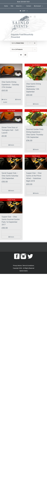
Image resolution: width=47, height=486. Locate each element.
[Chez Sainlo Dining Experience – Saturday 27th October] (11, 71)
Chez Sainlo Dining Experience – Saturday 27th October (10, 84)
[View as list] (25, 55)
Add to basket (5, 101)
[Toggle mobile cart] (30, 17)
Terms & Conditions (28, 265)
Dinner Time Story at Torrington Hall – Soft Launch (10, 130)
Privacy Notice (17, 265)
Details (19, 99)
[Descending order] (35, 43)
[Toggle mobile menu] (35, 17)
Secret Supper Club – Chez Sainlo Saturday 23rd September (10, 175)
